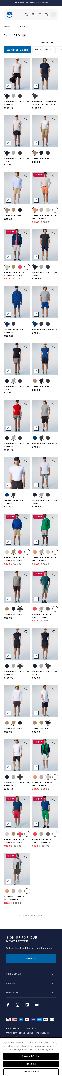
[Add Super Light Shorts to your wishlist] (53, 289)
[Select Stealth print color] (48, 324)
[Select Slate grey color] (48, 609)
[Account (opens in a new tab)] (33, 15)
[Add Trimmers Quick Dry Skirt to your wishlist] (25, 118)
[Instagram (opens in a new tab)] (17, 1005)
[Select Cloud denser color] (48, 210)
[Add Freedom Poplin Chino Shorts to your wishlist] (25, 232)
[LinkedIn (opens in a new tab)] (27, 1005)
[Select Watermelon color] (20, 267)
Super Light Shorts (44, 329)
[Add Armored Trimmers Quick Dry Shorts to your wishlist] (53, 61)
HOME (7, 26)
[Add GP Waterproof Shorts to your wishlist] (25, 289)
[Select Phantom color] (20, 96)
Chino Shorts (41, 158)
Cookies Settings (31, 1071)
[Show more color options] (55, 210)
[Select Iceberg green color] (41, 609)
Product (52, 43)
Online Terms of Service (38, 1033)
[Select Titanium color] (13, 96)
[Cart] (46, 15)
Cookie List (11, 1028)
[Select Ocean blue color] (7, 324)
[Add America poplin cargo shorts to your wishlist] (53, 574)
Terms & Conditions (27, 1028)
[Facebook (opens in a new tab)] (8, 1005)
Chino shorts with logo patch (44, 217)
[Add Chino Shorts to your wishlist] (53, 118)
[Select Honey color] (13, 267)
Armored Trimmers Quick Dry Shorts (44, 103)
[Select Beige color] (35, 153)
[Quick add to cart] (8, 86)
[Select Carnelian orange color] (35, 210)
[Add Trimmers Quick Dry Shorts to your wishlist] (25, 61)
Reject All (31, 1064)
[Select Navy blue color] (7, 96)
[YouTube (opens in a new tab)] (37, 1005)
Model (42, 43)
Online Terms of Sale (15, 1033)
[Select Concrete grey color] (41, 210)
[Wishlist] (39, 15)
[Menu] (53, 14)
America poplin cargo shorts (41, 616)
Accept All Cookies (31, 1056)
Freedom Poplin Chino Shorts (14, 274)
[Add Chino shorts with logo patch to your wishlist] (53, 175)
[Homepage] (9, 14)
